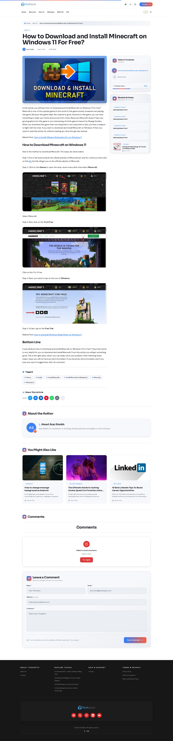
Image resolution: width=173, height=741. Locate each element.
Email (90, 585)
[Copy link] (62, 398)
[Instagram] (135, 4)
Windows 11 (29, 382)
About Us (23, 671)
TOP (87, 731)
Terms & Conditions (129, 675)
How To (35, 23)
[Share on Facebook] (35, 398)
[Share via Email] (57, 398)
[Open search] (151, 12)
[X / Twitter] (130, 4)
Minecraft (96, 377)
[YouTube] (99, 715)
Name (29, 585)
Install (39, 377)
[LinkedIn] (93, 715)
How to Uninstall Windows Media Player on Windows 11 (58, 334)
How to (27, 377)
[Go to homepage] (28, 4)
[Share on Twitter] (30, 398)
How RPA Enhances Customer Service (66, 684)
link (30, 161)
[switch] (145, 12)
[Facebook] (125, 4)
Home (28, 23)
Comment (31, 608)
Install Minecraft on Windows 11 (75, 377)
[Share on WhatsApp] (52, 398)
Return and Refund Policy (131, 679)
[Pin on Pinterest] (46, 398)
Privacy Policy (127, 671)
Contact (23, 675)
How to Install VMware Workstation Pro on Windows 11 (57, 137)
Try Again (86, 560)
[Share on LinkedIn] (41, 398)
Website (32, 597)
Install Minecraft (52, 377)
